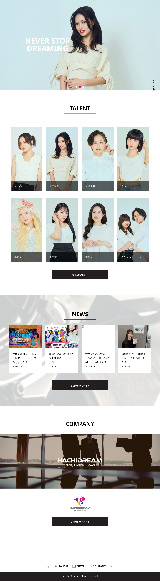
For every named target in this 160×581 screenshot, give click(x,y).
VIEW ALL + (80, 275)
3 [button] (83, 87)
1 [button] (76, 87)
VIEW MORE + (80, 385)
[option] (80, 45)
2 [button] (80, 87)
